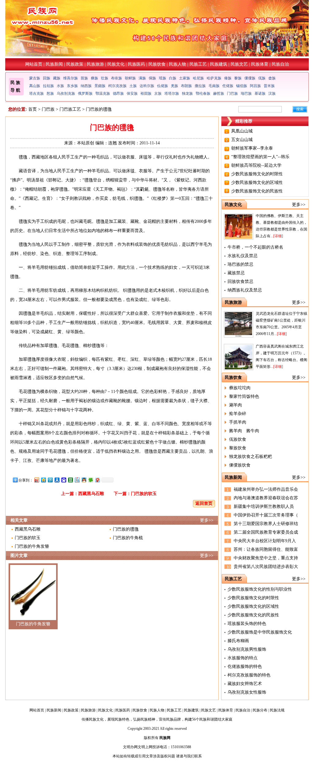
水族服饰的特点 (243, 658)
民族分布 (260, 710)
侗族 (152, 78)
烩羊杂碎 (237, 413)
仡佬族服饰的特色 (245, 666)
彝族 (94, 78)
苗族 (84, 78)
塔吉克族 (36, 93)
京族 (158, 93)
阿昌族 (255, 86)
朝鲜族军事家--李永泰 (252, 148)
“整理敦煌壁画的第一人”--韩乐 (260, 156)
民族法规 (277, 710)
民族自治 (280, 64)
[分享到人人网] (56, 480)
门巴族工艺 (70, 109)
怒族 (50, 93)
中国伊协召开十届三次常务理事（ (266, 515)
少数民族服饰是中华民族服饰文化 (260, 632)
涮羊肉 (235, 405)
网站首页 (33, 64)
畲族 (272, 78)
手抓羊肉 (237, 422)
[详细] (278, 236)
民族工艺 (198, 64)
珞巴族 (246, 93)
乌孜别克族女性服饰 (247, 692)
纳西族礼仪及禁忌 (245, 290)
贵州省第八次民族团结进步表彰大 (266, 566)
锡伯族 (241, 86)
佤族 (262, 78)
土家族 (184, 78)
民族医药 (136, 64)
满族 (142, 78)
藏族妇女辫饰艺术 (245, 683)
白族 (172, 78)
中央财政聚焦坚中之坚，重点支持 (266, 558)
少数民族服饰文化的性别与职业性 (260, 589)
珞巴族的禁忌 (240, 264)
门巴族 (232, 93)
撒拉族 (200, 86)
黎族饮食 (237, 448)
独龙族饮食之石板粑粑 (250, 456)
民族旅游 (95, 64)
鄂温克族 (102, 93)
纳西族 (86, 86)
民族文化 (115, 64)
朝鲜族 (130, 78)
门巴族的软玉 (144, 493)
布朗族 (186, 86)
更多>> (206, 520)
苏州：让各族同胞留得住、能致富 (266, 549)
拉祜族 (48, 86)
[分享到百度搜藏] (63, 480)
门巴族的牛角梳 (128, 537)
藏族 (56, 78)
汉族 (272, 93)
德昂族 (118, 93)
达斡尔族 (147, 86)
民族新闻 (54, 64)
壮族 (104, 78)
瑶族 (162, 78)
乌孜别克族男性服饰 (247, 649)
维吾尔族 (70, 78)
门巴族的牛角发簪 (32, 546)
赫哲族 (218, 93)
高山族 (34, 86)
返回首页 (204, 503)
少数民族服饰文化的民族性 (257, 191)
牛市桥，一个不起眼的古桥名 (255, 247)
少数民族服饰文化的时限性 (257, 174)
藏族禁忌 (236, 273)
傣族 (228, 78)
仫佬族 (162, 86)
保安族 (132, 93)
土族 (133, 86)
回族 (46, 78)
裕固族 (145, 93)
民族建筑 (218, 64)
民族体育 (259, 64)
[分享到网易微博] (97, 480)
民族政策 (74, 64)
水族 (60, 86)
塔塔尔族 (171, 93)
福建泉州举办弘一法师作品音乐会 (266, 489)
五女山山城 (242, 139)
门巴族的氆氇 (126, 529)
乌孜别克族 (66, 93)
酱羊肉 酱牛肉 (244, 430)
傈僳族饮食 (240, 465)
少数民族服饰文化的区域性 (257, 182)
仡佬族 (227, 86)
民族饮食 (157, 64)
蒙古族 (34, 78)
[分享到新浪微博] (36, 480)
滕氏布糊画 (238, 640)
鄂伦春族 (203, 93)
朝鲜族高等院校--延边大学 (256, 165)
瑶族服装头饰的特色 (247, 623)
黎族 (238, 78)
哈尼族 (198, 78)
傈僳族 (249, 78)
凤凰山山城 (242, 131)
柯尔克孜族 (117, 86)
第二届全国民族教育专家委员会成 (266, 532)
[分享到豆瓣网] (70, 480)
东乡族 (72, 86)
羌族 (174, 86)
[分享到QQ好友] (83, 480)
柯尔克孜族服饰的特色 (249, 675)
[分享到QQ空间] (43, 480)
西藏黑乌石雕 (91, 493)
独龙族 (187, 93)
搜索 (300, 109)
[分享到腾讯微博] (50, 480)
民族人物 (177, 64)
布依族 (116, 78)
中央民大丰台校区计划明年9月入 (265, 541)
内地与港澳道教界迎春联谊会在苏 (266, 498)
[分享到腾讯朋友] (90, 480)
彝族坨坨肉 (240, 388)
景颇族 (99, 86)
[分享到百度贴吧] (77, 480)
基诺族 (260, 93)
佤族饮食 (237, 439)
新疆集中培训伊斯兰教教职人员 (264, 506)
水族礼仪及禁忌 (243, 255)
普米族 (269, 86)
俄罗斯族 (85, 93)
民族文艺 (239, 64)
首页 (32, 109)
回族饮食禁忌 (240, 281)
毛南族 (214, 86)
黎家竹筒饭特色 (244, 396)
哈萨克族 (214, 78)
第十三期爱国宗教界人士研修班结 (266, 523)
